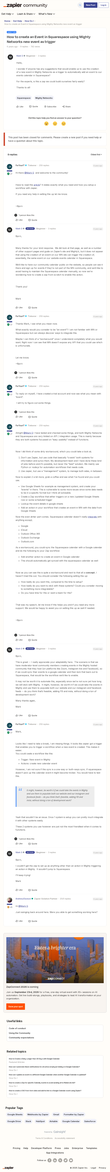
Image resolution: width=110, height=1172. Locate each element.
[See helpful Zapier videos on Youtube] (71, 1160)
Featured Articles (17, 1062)
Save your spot (15, 1006)
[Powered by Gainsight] (55, 1133)
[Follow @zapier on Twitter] (66, 1160)
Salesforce (90, 1121)
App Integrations (55, 1152)
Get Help (6, 13)
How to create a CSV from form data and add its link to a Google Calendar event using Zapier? (45, 1090)
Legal (93, 1168)
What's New (45, 13)
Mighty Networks (44, 98)
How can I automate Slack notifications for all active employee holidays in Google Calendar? (44, 1067)
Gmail (56, 1114)
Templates (91, 1148)
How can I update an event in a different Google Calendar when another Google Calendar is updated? (47, 1074)
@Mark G (29, 172)
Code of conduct (17, 1028)
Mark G (19, 56)
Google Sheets (15, 1114)
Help (25, 1148)
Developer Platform (41, 1148)
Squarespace (24, 98)
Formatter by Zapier (74, 1114)
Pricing (16, 1148)
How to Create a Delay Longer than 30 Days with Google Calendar (34, 1058)
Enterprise (77, 1148)
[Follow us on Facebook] (49, 1160)
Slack (28, 1121)
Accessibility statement (65, 1138)
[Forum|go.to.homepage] (26, 5)
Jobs (66, 1148)
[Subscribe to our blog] (60, 1160)
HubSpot (40, 1121)
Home (7, 21)
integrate (92, 516)
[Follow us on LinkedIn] (55, 1160)
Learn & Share (25, 13)
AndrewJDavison (23, 898)
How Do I (29, 21)
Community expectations (21, 1037)
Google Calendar (71, 1121)
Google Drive (14, 1121)
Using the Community (19, 1033)
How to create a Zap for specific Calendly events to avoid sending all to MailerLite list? (42, 1082)
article (37, 185)
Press (58, 1148)
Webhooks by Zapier (37, 1114)
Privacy (102, 1168)
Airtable (54, 1121)
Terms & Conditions (44, 1138)
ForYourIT (20, 165)
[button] (90, 5)
